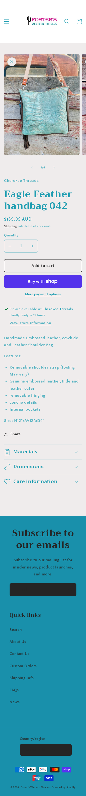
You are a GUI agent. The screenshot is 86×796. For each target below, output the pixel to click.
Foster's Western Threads (36, 787)
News (15, 702)
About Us (18, 642)
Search (16, 630)
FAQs (14, 690)
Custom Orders (23, 666)
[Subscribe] (70, 589)
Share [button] (16, 434)
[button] (7, 21)
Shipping (10, 226)
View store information (30, 323)
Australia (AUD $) (40, 750)
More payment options (43, 294)
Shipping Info (22, 678)
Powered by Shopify (63, 787)
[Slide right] (54, 167)
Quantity (11, 235)
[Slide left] (32, 167)
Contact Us (19, 654)
